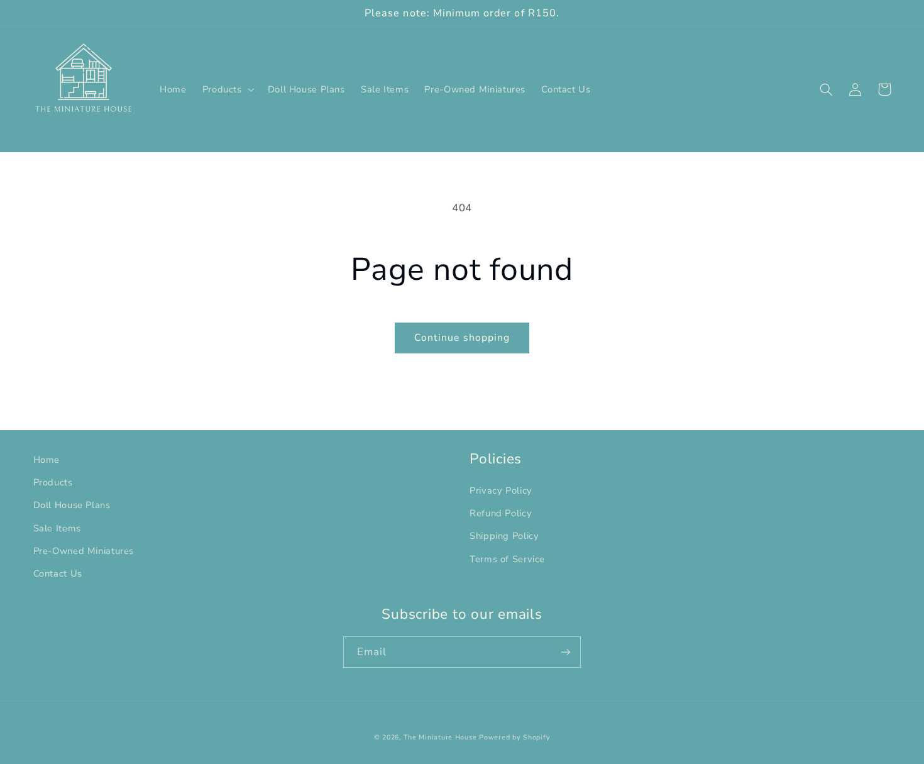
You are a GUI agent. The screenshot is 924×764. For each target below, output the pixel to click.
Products (53, 482)
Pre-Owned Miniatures (84, 551)
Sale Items (57, 528)
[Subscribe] (565, 651)
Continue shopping (462, 338)
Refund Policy (501, 513)
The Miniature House (440, 737)
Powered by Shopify (514, 737)
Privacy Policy (501, 490)
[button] (227, 89)
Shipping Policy (504, 535)
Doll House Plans (72, 505)
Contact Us (57, 573)
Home (46, 459)
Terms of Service (507, 559)
